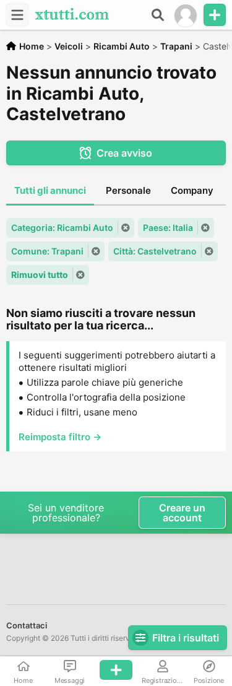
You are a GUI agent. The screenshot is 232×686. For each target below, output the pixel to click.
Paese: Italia (168, 227)
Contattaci (26, 625)
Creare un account (182, 512)
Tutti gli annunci (50, 190)
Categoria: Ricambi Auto (62, 227)
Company (192, 190)
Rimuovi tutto (39, 274)
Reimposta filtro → (60, 437)
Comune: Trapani (47, 251)
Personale (128, 190)
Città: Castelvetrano (155, 251)
